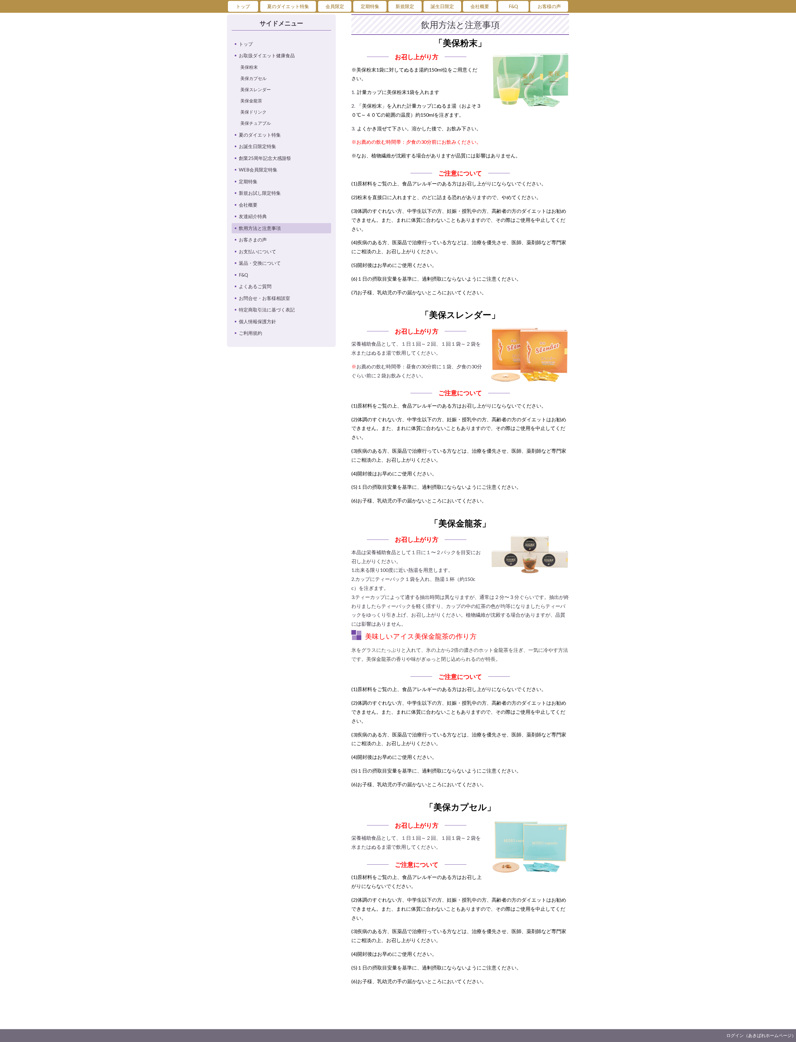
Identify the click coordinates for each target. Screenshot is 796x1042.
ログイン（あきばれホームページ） (761, 1035)
